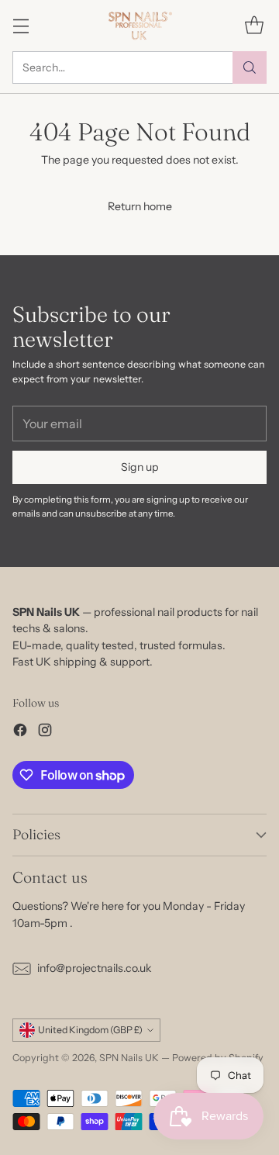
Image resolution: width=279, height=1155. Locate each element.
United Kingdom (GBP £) (90, 1030)
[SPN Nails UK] (140, 25)
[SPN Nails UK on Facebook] (20, 732)
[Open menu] (20, 25)
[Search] (249, 67)
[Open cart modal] (254, 25)
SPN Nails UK (129, 1057)
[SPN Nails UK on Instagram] (45, 732)
